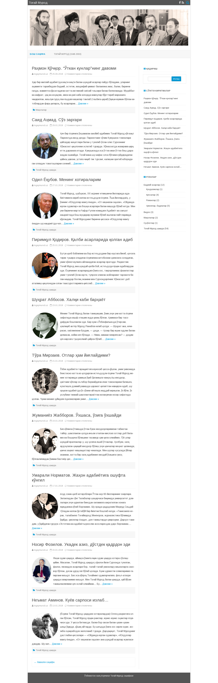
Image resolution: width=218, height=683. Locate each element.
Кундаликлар (152, 189)
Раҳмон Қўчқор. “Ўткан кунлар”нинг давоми (74, 68)
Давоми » (83, 103)
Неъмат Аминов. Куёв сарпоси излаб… (70, 600)
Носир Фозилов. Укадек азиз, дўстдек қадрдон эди (81, 544)
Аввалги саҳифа (44, 662)
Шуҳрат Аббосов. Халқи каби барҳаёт (69, 299)
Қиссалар (150, 195)
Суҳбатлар (149, 223)
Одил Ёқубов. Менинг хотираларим (66, 179)
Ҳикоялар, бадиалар (156, 206)
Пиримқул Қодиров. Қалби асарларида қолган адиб (82, 239)
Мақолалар (41, 110)
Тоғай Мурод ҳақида (46, 170)
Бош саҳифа (37, 54)
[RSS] (183, 2)
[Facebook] (180, 2)
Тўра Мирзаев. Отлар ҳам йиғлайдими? (71, 355)
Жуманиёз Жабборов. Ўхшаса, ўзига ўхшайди (76, 415)
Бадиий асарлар (152, 185)
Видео (147, 212)
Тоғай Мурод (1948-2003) (67, 54)
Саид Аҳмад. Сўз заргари (57, 119)
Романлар (151, 200)
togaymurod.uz (41, 74)
